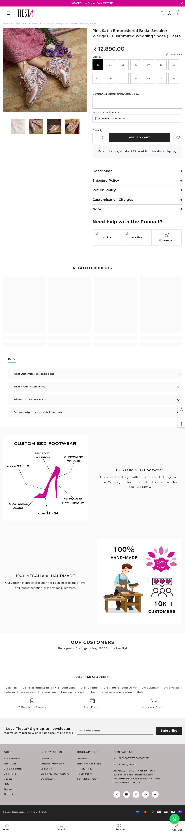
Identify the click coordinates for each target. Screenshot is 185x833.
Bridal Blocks (68, 687)
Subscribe (169, 730)
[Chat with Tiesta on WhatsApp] (174, 819)
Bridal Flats (110, 687)
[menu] (7, 13)
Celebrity (10, 691)
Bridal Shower (129, 687)
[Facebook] (116, 794)
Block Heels (11, 687)
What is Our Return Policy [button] (29, 386)
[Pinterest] (136, 794)
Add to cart (140, 137)
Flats (92, 691)
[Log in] (169, 13)
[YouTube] (145, 794)
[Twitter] (155, 794)
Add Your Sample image (105, 112)
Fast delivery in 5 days (73, 691)
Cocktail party (28, 691)
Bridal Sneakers (150, 687)
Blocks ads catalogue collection (39, 687)
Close (181, 3)
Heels (140, 691)
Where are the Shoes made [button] (30, 399)
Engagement (49, 691)
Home (6, 23)
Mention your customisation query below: (115, 94)
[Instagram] (126, 794)
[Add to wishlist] (177, 137)
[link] (24, 338)
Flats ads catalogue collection (116, 691)
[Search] (162, 13)
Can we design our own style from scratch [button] (39, 412)
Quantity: (97, 130)
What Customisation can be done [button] (34, 373)
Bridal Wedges (171, 687)
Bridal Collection (89, 687)
